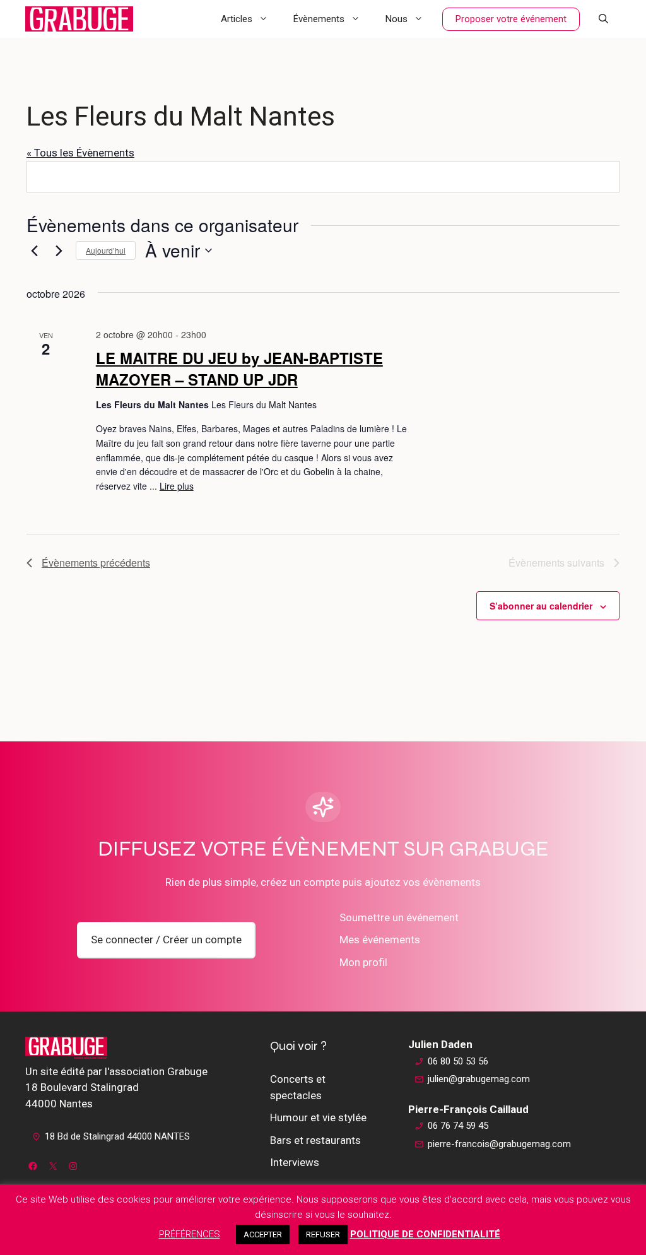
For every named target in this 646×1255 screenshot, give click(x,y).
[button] (603, 19)
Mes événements (379, 939)
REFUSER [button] (323, 1234)
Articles (236, 19)
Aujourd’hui (106, 250)
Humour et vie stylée (318, 1117)
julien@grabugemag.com (479, 1079)
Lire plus (177, 486)
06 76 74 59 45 (458, 1125)
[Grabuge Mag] (79, 19)
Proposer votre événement (511, 19)
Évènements (318, 19)
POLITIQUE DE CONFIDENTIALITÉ (425, 1234)
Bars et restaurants (315, 1140)
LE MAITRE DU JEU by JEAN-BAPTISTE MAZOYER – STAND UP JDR (239, 368)
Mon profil (363, 962)
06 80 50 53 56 (458, 1061)
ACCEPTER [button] (263, 1234)
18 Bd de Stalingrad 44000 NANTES (117, 1136)
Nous (396, 19)
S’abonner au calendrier (541, 605)
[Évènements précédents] (34, 250)
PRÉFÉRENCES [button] (189, 1234)
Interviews (294, 1162)
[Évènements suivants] (58, 250)
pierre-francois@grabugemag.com (499, 1144)
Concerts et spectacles (298, 1087)
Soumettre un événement (399, 917)
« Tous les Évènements (80, 152)
